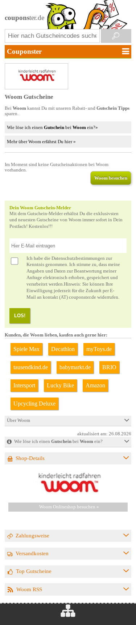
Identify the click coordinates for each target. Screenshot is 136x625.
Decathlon (63, 349)
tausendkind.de (30, 367)
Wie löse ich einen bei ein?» (52, 127)
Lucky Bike (60, 385)
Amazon (95, 385)
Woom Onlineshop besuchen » (69, 506)
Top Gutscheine (33, 571)
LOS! (19, 315)
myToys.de (99, 349)
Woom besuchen (110, 178)
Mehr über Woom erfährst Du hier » (41, 141)
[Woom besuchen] (68, 493)
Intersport (24, 385)
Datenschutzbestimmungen (78, 258)
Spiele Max (26, 349)
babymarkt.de (75, 367)
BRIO (109, 367)
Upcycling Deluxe (34, 403)
